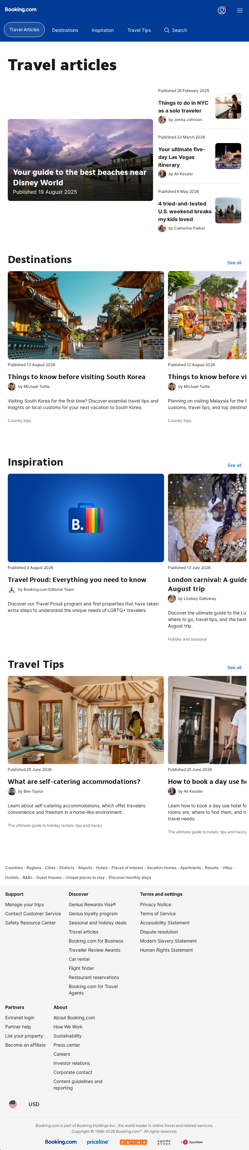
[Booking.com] (20, 9)
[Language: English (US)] (13, 1104)
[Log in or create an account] (222, 10)
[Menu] (240, 10)
